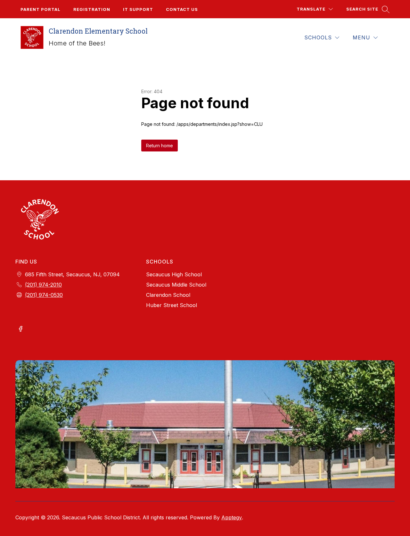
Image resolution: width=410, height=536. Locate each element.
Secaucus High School (174, 274)
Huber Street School (171, 305)
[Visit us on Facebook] (20, 329)
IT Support (138, 9)
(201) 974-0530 (44, 295)
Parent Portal (40, 9)
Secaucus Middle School (176, 284)
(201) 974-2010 (43, 284)
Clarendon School (168, 295)
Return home (159, 145)
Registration (91, 9)
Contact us (182, 9)
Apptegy (231, 517)
